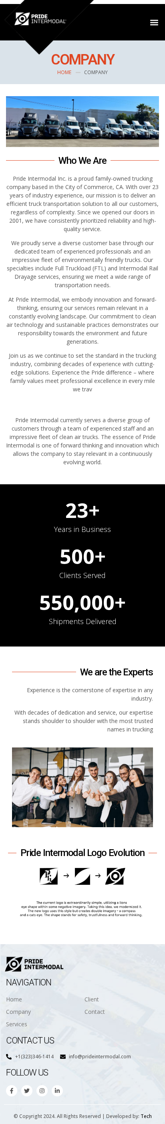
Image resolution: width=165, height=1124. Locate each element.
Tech (146, 1116)
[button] (154, 22)
